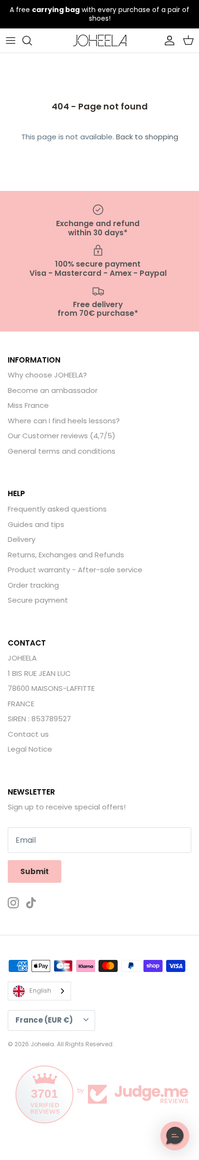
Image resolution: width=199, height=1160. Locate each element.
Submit (34, 871)
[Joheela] (99, 40)
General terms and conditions (61, 451)
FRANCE (21, 704)
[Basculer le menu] (10, 40)
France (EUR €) (44, 1020)
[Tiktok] (31, 902)
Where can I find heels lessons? (64, 421)
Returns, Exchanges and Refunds (66, 555)
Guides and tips (36, 524)
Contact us (28, 734)
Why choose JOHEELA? (47, 375)
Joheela (42, 1044)
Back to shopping (147, 137)
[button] (174, 1135)
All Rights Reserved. (85, 1044)
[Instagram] (13, 902)
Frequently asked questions (57, 509)
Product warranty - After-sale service (75, 570)
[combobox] (39, 991)
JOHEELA (22, 658)
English (40, 990)
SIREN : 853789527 (39, 719)
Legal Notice (30, 749)
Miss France (28, 405)
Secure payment (38, 600)
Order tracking (33, 585)
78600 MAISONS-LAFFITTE (51, 688)
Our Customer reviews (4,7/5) (61, 436)
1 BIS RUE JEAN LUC (39, 673)
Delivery (21, 539)
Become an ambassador (53, 390)
